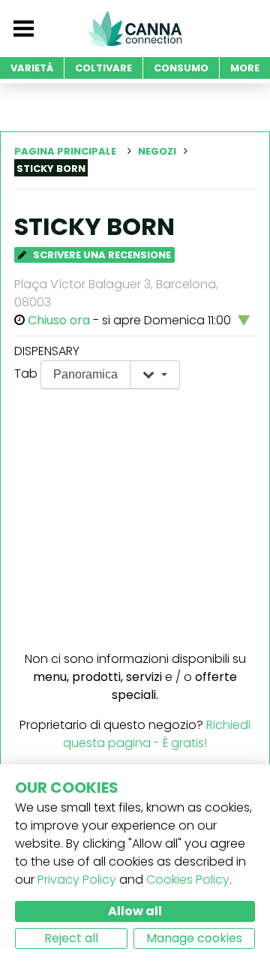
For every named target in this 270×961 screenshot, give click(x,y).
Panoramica (85, 374)
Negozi (157, 151)
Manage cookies (194, 938)
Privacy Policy (77, 879)
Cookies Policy (188, 879)
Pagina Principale (65, 151)
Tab (26, 373)
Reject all (71, 938)
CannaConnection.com (135, 29)
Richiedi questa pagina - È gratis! (156, 734)
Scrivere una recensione (101, 255)
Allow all (135, 911)
